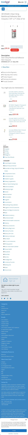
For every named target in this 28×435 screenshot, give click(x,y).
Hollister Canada (4, 325)
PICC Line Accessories (9, 241)
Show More (6, 67)
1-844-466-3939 (4, 404)
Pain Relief (7, 239)
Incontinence (8, 202)
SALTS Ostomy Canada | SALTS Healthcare (10, 327)
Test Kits (6, 257)
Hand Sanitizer (8, 194)
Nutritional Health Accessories (11, 220)
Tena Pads (7, 254)
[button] (26, 419)
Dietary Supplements (10, 181)
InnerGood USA (4, 377)
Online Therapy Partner (6, 379)
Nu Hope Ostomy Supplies (6, 329)
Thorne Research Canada (6, 347)
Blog (2, 371)
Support (3, 369)
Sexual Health (8, 249)
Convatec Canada (5, 323)
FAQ (2, 373)
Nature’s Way (4, 345)
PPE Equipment (8, 244)
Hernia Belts (8, 197)
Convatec (6, 153)
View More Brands (9, 157)
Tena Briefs (7, 252)
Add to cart (14, 50)
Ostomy (7, 223)
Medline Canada (4, 331)
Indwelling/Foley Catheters (11, 205)
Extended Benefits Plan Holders (8, 367)
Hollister (6, 151)
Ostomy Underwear (10, 236)
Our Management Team (6, 365)
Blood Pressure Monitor (10, 166)
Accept (14, 430)
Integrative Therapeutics (6, 341)
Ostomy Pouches (9, 231)
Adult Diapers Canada (10, 163)
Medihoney (3, 333)
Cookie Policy (11, 433)
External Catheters (9, 186)
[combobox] (14, 9)
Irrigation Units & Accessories (11, 207)
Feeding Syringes (8, 189)
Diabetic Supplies (9, 179)
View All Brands (4, 349)
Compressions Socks (10, 173)
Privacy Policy (16, 433)
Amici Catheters (4, 319)
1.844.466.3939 (23, 418)
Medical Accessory (9, 215)
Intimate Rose (4, 337)
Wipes (6, 267)
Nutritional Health (8, 218)
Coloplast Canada (4, 321)
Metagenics (7, 155)
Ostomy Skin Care (8, 233)
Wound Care (8, 270)
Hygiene (7, 199)
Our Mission (3, 363)
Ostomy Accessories (9, 225)
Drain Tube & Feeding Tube (11, 184)
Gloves (6, 192)
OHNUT (2, 339)
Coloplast (6, 149)
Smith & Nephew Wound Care (7, 335)
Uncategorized (8, 259)
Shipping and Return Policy (7, 375)
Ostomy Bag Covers (10, 228)
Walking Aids (7, 265)
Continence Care (9, 176)
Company (3, 361)
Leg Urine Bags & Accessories (11, 210)
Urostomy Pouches (10, 262)
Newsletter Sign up (13, 280)
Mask (5, 212)
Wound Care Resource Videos (7, 356)
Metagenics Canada (5, 343)
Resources (3, 354)
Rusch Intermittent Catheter (11, 246)
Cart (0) (21, 2)
